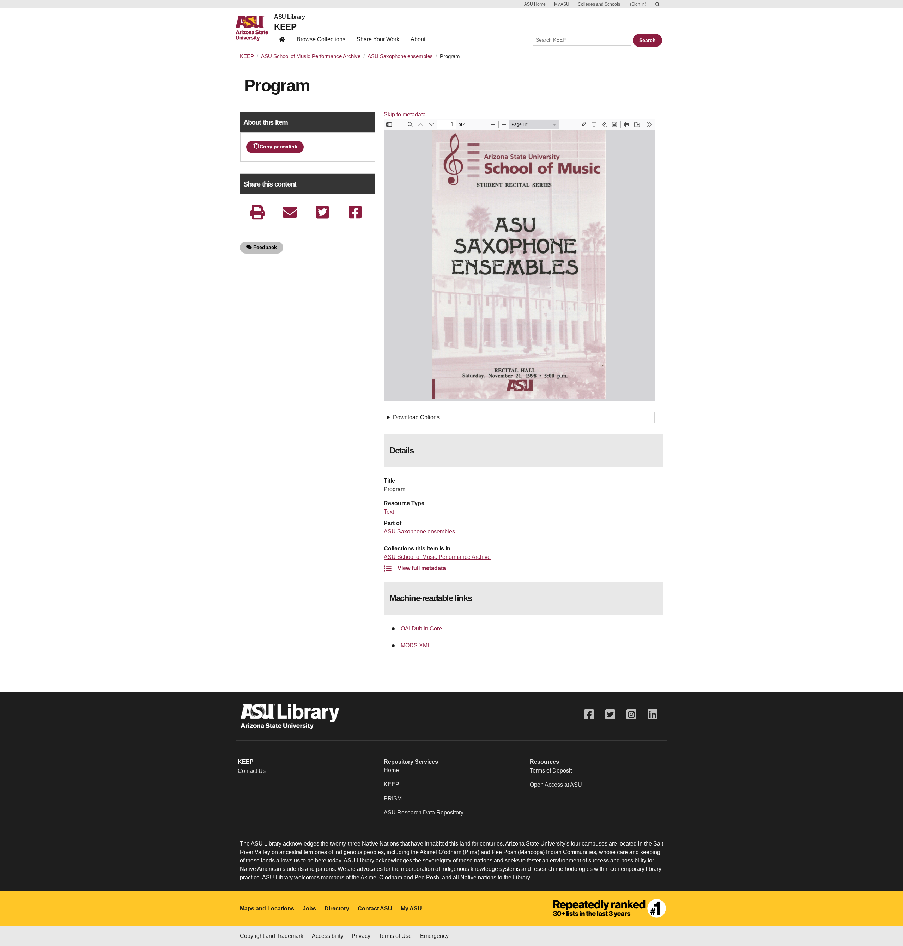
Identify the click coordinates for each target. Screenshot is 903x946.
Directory (337, 908)
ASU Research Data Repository (423, 813)
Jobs (309, 908)
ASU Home (535, 4)
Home (391, 770)
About (418, 39)
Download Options (416, 417)
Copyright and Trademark (271, 936)
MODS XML (416, 645)
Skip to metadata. (405, 114)
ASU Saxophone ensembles (400, 56)
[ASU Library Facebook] (589, 714)
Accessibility (327, 936)
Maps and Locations (267, 908)
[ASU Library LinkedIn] (652, 714)
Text (389, 512)
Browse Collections (321, 39)
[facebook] (355, 212)
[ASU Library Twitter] (610, 714)
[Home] (255, 28)
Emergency (434, 936)
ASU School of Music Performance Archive (310, 56)
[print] (257, 212)
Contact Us (252, 771)
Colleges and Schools (599, 4)
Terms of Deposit (551, 771)
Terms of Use (395, 936)
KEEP (285, 26)
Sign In (638, 4)
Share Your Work (378, 39)
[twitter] (322, 212)
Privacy (361, 936)
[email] (289, 212)
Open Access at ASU (556, 785)
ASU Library (289, 17)
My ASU (561, 4)
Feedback (264, 247)
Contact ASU (375, 908)
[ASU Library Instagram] (631, 714)
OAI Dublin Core (421, 628)
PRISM (393, 798)
